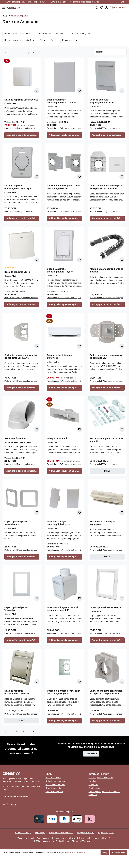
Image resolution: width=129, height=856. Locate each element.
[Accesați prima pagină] (49, 7)
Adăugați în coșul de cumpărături (22, 135)
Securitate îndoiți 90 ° (15, 438)
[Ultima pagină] (33, 52)
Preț (53, 40)
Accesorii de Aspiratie (55, 785)
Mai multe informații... (79, 852)
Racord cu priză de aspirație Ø (18, 40)
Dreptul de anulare (85, 833)
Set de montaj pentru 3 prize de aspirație (106, 439)
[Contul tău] (106, 7)
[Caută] (97, 7)
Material (60, 34)
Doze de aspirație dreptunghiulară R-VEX (59, 523)
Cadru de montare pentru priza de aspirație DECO (63, 187)
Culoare (26, 34)
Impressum (40, 833)
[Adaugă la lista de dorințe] (36, 90)
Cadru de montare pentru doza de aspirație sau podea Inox (106, 692)
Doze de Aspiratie (53, 788)
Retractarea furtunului (55, 781)
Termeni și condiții (23, 833)
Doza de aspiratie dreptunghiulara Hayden (60, 270)
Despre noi (93, 785)
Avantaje (92, 781)
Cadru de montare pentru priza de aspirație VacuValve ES (106, 187)
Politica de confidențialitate (61, 833)
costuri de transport (53, 838)
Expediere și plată (106, 833)
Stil (41, 40)
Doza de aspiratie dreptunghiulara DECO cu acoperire (18, 692)
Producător (9, 34)
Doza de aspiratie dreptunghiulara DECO (102, 101)
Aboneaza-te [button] (91, 754)
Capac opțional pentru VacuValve (16, 608)
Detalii (107, 471)
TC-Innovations (88, 841)
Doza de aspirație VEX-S (17, 272)
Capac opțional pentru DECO (105, 607)
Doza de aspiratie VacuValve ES (21, 99)
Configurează (118, 852)
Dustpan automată (57, 438)
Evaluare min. (68, 40)
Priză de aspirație (80, 34)
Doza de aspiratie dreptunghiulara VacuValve (61, 101)
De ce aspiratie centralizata (101, 777)
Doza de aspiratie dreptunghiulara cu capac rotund (18, 187)
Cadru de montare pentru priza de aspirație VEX (106, 356)
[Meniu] (3, 7)
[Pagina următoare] (28, 52)
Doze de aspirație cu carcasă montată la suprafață (62, 608)
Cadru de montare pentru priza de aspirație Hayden (63, 692)
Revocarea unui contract (16, 797)
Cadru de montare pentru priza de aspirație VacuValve (20, 356)
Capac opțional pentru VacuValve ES (16, 523)
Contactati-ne (95, 788)
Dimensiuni (43, 34)
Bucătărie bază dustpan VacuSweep (102, 523)
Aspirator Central (53, 777)
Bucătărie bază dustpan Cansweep (59, 356)
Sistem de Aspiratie (54, 792)
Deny (104, 852)
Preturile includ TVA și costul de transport (21, 128)
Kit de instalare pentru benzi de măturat (106, 270)
